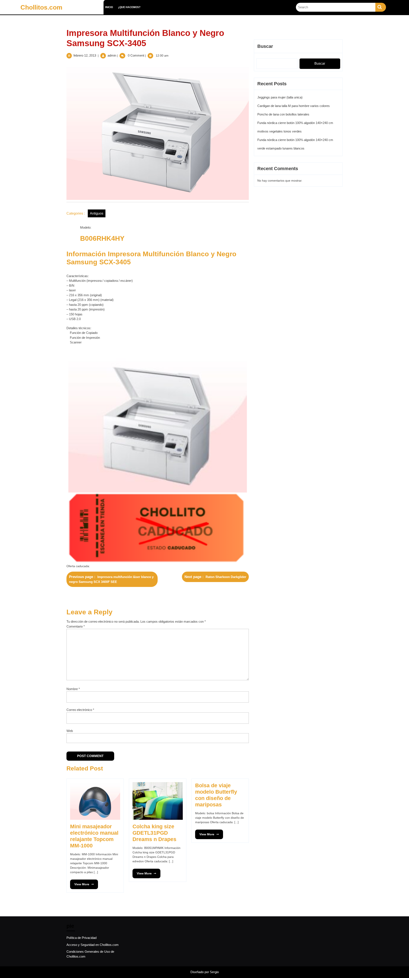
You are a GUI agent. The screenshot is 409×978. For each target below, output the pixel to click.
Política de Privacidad (81, 938)
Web (69, 731)
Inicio (109, 7)
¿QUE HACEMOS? (129, 7)
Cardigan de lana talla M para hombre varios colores (293, 106)
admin (112, 55)
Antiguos (96, 213)
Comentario (75, 626)
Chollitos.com (41, 7)
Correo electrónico (80, 710)
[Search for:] (335, 7)
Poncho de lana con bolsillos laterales (283, 114)
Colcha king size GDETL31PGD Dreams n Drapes (154, 832)
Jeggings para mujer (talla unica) (279, 97)
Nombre (73, 689)
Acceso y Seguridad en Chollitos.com (92, 945)
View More (79, 883)
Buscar (265, 46)
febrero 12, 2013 (84, 55)
